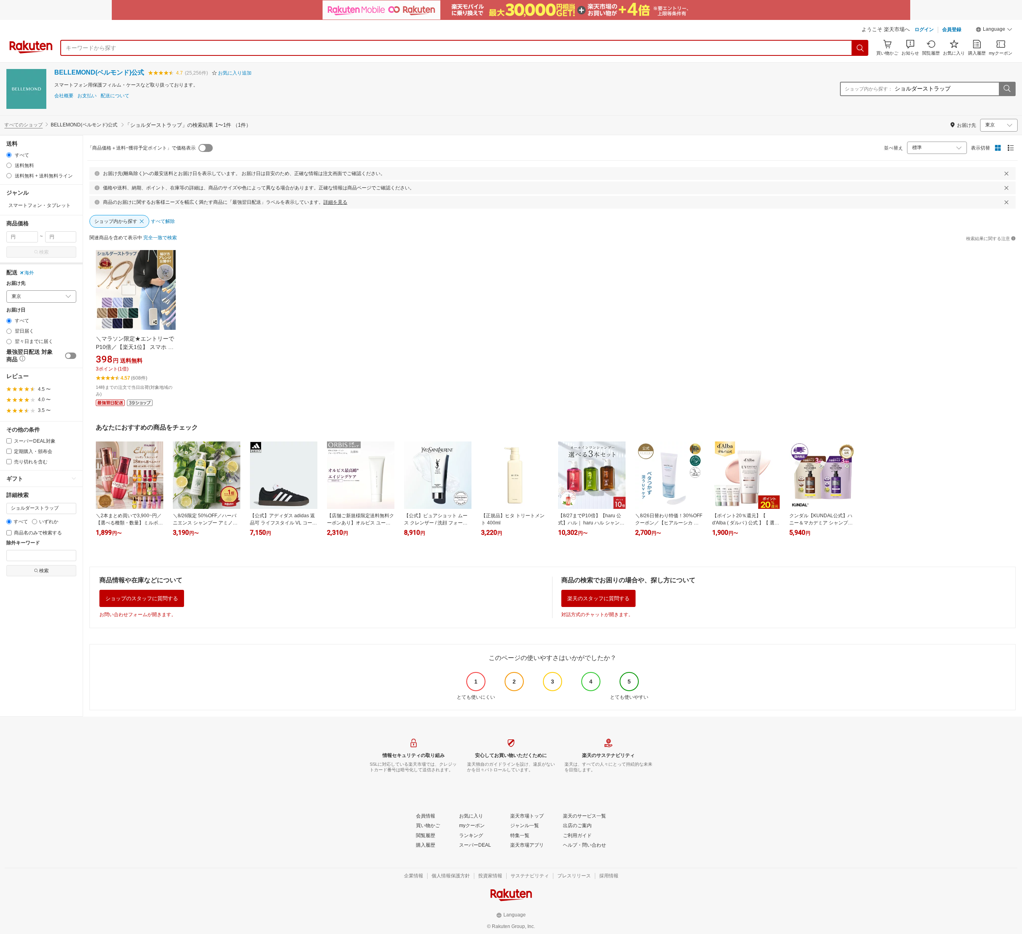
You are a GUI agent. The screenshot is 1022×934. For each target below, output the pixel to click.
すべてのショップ (23, 125)
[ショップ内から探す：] (1007, 89)
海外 (29, 273)
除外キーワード (23, 543)
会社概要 (63, 96)
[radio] (9, 155)
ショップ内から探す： (869, 89)
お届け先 (16, 283)
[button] (994, 30)
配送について (115, 96)
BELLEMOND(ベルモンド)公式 (99, 72)
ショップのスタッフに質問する (141, 598)
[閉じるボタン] (1006, 173)
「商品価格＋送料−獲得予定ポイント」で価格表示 (141, 148)
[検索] (860, 48)
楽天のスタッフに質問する (598, 598)
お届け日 (16, 310)
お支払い (87, 96)
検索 (44, 252)
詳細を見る (335, 202)
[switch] (70, 356)
